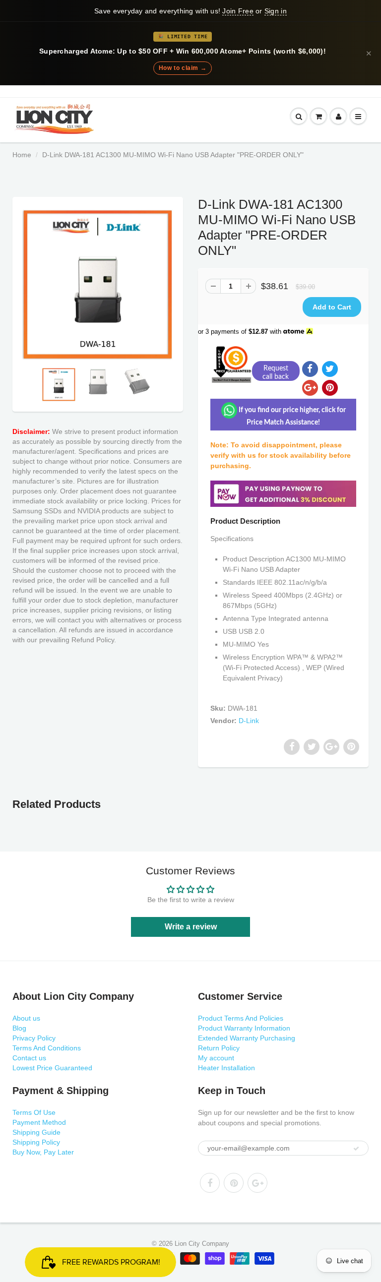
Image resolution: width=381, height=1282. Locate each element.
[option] (98, 285)
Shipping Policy (36, 1142)
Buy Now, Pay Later (43, 1152)
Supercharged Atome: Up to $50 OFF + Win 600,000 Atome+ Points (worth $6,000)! (182, 51)
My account (216, 1058)
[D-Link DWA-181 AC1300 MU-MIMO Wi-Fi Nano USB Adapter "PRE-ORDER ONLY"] (98, 285)
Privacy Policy (34, 1038)
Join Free (237, 11)
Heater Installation (226, 1068)
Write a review (191, 926)
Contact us (29, 1058)
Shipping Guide (36, 1132)
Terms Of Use (34, 1112)
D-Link (249, 721)
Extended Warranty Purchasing (246, 1038)
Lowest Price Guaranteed (52, 1068)
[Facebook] (210, 1183)
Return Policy (219, 1048)
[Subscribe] (356, 1149)
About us (26, 1018)
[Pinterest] (234, 1183)
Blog (19, 1028)
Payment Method (39, 1122)
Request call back (275, 372)
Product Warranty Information (244, 1028)
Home (21, 155)
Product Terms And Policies (240, 1018)
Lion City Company (202, 1243)
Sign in (275, 11)
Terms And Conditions (46, 1048)
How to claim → (182, 67)
